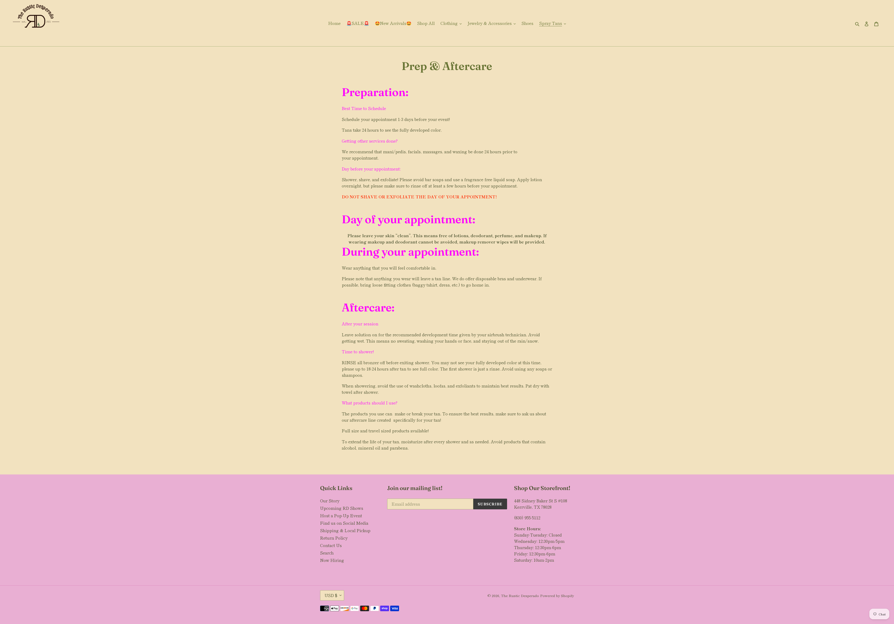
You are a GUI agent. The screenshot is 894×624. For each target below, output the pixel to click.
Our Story (329, 500)
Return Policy (334, 538)
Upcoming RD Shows (341, 508)
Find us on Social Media (344, 523)
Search (327, 553)
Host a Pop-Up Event (341, 515)
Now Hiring (332, 560)
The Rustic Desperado (520, 595)
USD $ (331, 595)
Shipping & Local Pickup (345, 530)
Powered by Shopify (557, 595)
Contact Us (331, 545)
